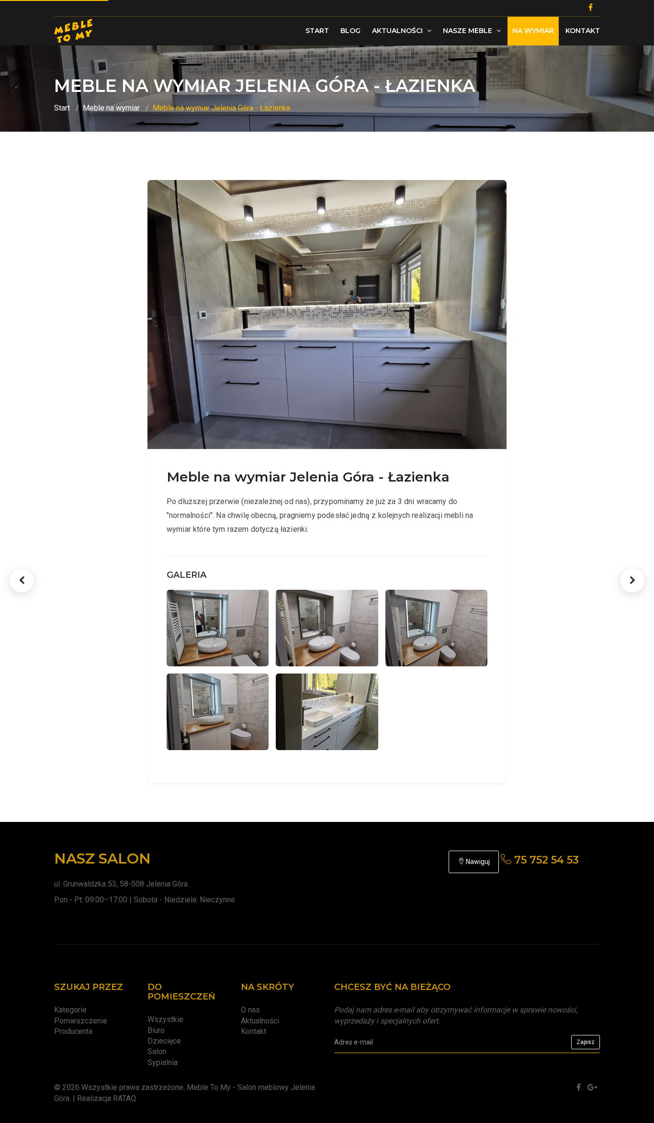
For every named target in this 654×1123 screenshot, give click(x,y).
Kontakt (582, 30)
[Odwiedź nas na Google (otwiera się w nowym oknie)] (592, 1087)
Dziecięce (164, 1040)
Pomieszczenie (80, 1020)
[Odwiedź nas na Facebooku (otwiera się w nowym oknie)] (578, 1087)
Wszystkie (165, 1019)
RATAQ (124, 1098)
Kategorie (70, 1009)
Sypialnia (162, 1062)
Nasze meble (468, 30)
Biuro (156, 1030)
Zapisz (585, 1042)
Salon (156, 1051)
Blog (350, 30)
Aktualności (398, 30)
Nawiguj (477, 861)
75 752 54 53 (545, 859)
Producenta (73, 1031)
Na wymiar (533, 30)
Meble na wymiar (111, 107)
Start (317, 30)
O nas (250, 1009)
